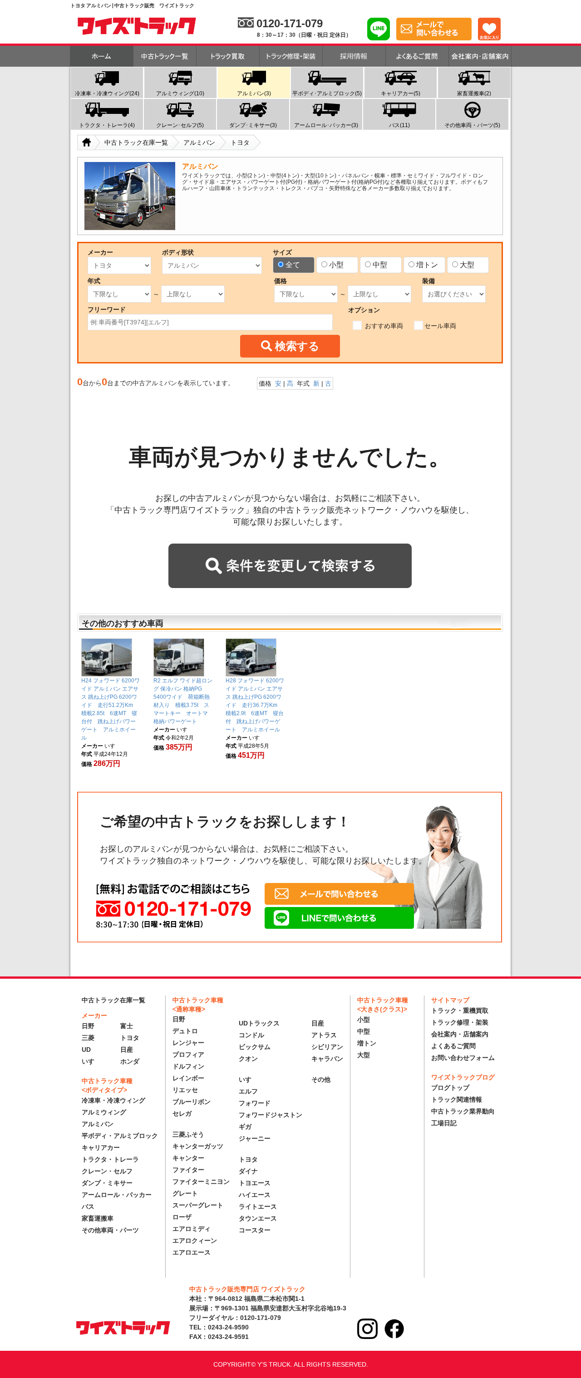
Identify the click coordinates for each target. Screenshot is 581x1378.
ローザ (182, 1217)
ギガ (245, 1126)
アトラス (324, 1035)
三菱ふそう (188, 1134)
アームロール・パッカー (117, 1194)
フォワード (255, 1103)
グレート (185, 1193)
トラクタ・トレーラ (110, 1159)
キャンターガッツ (197, 1146)
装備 (428, 280)
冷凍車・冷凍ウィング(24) (107, 93)
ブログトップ (450, 1087)
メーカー (100, 252)
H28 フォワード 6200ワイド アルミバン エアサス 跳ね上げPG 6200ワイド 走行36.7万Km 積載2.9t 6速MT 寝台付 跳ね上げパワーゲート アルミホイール (255, 705)
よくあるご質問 (453, 1045)
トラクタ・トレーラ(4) (107, 125)
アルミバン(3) (254, 93)
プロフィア (188, 1054)
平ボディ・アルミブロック (120, 1135)
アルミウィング (104, 1112)
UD (86, 1049)
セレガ (182, 1113)
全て (293, 265)
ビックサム (255, 1046)
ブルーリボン (191, 1101)
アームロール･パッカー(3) (326, 125)
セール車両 (440, 325)
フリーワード (107, 309)
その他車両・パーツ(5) (472, 125)
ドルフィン (188, 1066)
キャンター (188, 1158)
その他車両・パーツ (110, 1230)
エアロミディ (191, 1228)
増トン (427, 265)
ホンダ (129, 1061)
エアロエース (191, 1252)
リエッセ (185, 1090)
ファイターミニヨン (201, 1181)
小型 (336, 265)
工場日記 (444, 1123)
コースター (255, 1230)
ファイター (188, 1169)
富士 (126, 1026)
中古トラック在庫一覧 (113, 1000)
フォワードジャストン (270, 1114)
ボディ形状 (178, 252)
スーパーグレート (197, 1205)
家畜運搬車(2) (474, 93)
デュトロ (185, 1031)
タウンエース (258, 1218)
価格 (280, 280)
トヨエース (255, 1183)
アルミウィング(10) (180, 93)
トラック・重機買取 (459, 1010)
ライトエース (258, 1206)
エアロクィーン (194, 1240)
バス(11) (399, 125)
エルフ (248, 1091)
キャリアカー (101, 1147)
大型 (467, 265)
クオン (248, 1058)
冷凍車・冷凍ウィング (113, 1100)
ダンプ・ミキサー (107, 1183)
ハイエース (255, 1194)
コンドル (251, 1035)
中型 (380, 265)
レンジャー (188, 1042)
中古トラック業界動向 (463, 1111)
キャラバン (327, 1058)
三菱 (88, 1037)
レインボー (188, 1078)
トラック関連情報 (456, 1099)
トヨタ (129, 1037)
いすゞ (91, 1061)
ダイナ (248, 1171)
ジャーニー (255, 1138)
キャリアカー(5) (400, 93)
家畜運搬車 (97, 1218)
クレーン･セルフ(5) (180, 125)
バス (88, 1206)
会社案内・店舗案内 (459, 1034)
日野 (88, 1026)
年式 (94, 280)
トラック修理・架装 (459, 1022)
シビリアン (327, 1046)
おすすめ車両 (383, 325)
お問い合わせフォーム (463, 1057)
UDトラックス (259, 1023)
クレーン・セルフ (107, 1171)
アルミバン (97, 1124)
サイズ (282, 252)
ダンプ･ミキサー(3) (253, 125)
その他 (320, 1079)
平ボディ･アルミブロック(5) (327, 93)
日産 (126, 1049)
